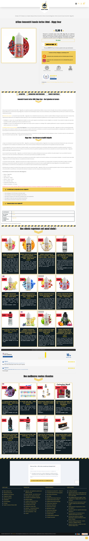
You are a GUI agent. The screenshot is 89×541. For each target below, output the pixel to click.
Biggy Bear (14, 217)
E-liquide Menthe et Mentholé (53, 515)
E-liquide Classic (50, 513)
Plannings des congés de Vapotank (32, 495)
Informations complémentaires (37, 94)
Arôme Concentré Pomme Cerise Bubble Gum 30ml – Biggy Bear (47, 331)
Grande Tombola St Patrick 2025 (10, 505)
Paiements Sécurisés (8, 492)
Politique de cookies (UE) (30, 506)
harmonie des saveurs (7, 115)
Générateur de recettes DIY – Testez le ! (55, 491)
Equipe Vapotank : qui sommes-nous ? (33, 494)
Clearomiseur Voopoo (51, 506)
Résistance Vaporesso (51, 505)
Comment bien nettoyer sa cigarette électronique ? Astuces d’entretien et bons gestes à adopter (77, 518)
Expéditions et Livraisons (9, 494)
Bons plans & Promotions (52, 494)
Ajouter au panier (50, 44)
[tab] (21, 94)
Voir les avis (53, 78)
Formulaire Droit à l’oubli (30, 504)
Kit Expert (6, 503)
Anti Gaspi (49, 496)
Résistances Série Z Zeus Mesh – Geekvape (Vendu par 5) (63, 436)
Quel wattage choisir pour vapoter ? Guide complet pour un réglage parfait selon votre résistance (77, 499)
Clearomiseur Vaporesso (52, 503)
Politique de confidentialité (30, 502)
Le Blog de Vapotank (73, 491)
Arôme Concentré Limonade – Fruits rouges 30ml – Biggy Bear (10, 295)
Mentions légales (28, 499)
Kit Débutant (6, 499)
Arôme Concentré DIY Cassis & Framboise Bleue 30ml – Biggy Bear (28, 295)
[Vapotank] (44, 5)
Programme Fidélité (8, 496)
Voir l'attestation (8, 356)
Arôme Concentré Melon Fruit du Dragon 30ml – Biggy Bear (10, 256)
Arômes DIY (62, 82)
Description (22, 94)
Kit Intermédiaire (7, 501)
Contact (27, 513)
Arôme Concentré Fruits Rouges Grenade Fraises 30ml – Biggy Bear (65, 295)
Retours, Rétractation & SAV (31, 509)
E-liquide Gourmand (51, 517)
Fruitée (13, 214)
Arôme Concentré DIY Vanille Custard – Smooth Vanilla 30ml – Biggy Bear (46, 256)
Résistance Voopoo (51, 508)
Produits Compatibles (54, 94)
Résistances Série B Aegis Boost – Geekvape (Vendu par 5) (46, 403)
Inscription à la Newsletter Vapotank (32, 497)
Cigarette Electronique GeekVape (53, 501)
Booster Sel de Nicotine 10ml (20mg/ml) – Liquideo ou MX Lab (65, 256)
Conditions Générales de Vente (31, 501)
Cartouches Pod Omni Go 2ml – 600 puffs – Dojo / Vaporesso (63, 403)
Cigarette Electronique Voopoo (53, 499)
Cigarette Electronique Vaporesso (54, 498)
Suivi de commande (8, 498)
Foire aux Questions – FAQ (30, 511)
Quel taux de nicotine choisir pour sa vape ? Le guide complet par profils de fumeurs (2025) (77, 503)
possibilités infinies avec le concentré (9, 127)
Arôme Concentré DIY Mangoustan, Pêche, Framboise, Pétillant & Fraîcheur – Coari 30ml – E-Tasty (64, 332)
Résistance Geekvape (51, 512)
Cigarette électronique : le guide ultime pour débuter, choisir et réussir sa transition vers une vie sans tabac (77, 494)
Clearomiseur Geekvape (52, 510)
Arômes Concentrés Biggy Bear (53, 82)
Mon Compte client (7, 491)
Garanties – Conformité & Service (32, 508)
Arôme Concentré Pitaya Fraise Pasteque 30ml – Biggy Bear (46, 295)
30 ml (13, 212)
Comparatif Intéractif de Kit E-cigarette (54, 492)
